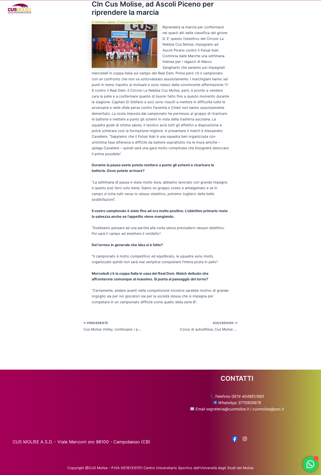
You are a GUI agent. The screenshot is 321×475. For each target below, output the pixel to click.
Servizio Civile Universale (281, 9)
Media (224, 9)
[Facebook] (235, 439)
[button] (170, 8)
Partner (246, 9)
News (207, 9)
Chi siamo (160, 9)
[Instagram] (245, 439)
